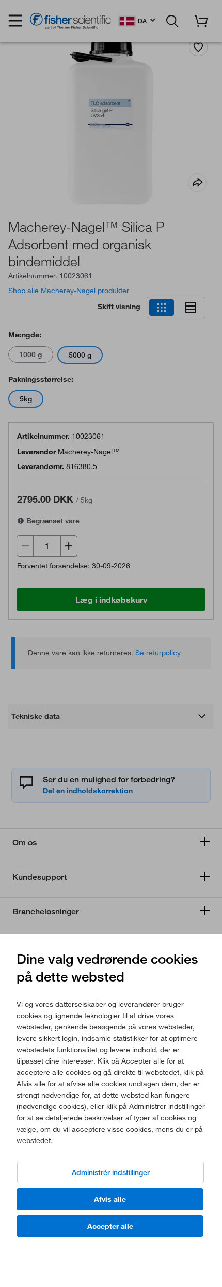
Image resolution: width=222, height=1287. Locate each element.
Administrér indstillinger (111, 1172)
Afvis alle (110, 1199)
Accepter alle (110, 1226)
